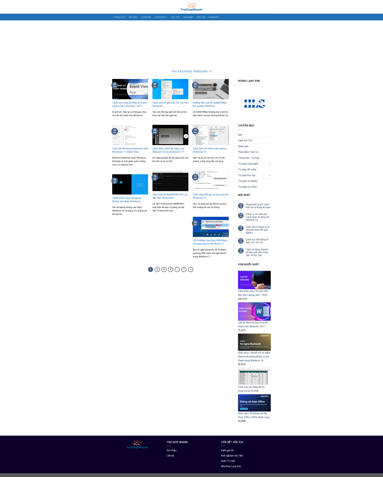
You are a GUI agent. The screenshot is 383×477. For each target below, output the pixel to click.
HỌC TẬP (175, 17)
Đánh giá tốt (227, 450)
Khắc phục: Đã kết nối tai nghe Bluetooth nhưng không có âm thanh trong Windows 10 (254, 356)
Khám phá (243, 146)
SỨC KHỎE (146, 17)
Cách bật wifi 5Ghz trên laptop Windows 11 (209, 150)
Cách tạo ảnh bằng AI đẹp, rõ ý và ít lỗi (257, 241)
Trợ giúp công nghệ (248, 163)
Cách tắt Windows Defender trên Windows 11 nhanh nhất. (130, 150)
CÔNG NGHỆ (160, 17)
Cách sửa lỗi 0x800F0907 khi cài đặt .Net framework (169, 196)
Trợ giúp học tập (246, 175)
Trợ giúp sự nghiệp (247, 181)
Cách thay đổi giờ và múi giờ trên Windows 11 (211, 196)
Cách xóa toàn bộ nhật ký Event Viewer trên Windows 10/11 (129, 104)
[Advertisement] (191, 43)
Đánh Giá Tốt (245, 140)
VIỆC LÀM (201, 17)
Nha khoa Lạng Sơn (231, 466)
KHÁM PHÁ (214, 17)
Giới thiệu (172, 450)
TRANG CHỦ (119, 17)
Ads (240, 134)
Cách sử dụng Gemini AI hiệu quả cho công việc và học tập (257, 252)
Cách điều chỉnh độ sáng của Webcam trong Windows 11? (168, 150)
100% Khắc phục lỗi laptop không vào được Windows (127, 200)
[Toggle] (269, 163)
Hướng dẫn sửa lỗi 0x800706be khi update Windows (210, 104)
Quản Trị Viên (228, 460)
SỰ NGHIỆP (188, 17)
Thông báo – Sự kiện (248, 157)
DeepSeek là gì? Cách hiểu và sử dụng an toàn (258, 206)
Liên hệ (170, 455)
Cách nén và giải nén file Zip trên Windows (170, 104)
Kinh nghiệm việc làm (232, 455)
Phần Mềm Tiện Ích (248, 152)
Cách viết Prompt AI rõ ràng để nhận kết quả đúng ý (258, 230)
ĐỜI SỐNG (133, 17)
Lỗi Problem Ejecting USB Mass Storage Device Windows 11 (210, 242)
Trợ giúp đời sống (247, 169)
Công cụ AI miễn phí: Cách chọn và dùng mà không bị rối (257, 217)
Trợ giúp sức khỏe (247, 186)
